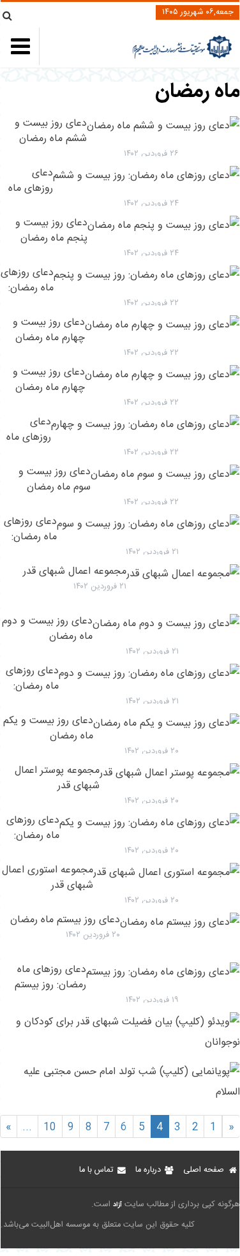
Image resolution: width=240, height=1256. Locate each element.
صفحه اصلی (203, 1170)
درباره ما (148, 1170)
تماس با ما (96, 1170)
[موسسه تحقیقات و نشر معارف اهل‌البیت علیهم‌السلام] (182, 57)
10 (49, 1127)
